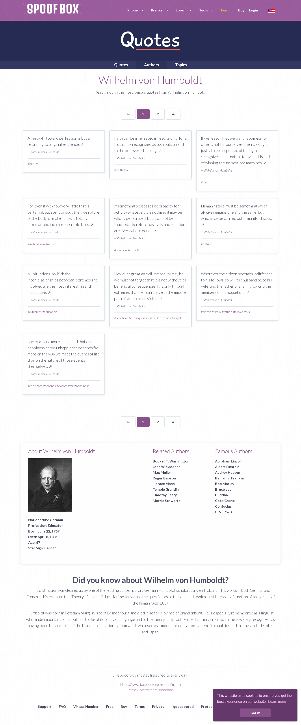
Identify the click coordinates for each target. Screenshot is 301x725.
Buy (241, 10)
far (72, 386)
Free (109, 706)
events (62, 386)
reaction (121, 250)
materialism (37, 244)
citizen (207, 312)
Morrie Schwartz (166, 500)
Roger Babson (164, 478)
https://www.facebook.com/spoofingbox (150, 684)
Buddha (221, 495)
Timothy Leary (165, 495)
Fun (224, 10)
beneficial (122, 318)
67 (38, 542)
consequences (139, 318)
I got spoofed (183, 706)
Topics (181, 64)
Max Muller (162, 472)
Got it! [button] (255, 713)
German (56, 520)
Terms (139, 706)
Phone (132, 10)
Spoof (181, 10)
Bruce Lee (223, 489)
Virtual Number (86, 706)
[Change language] (271, 10)
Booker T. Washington (171, 461)
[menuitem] (135, 10)
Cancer (50, 548)
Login (253, 10)
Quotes (121, 64)
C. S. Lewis (223, 512)
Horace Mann (164, 483)
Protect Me (210, 706)
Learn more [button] (277, 701)
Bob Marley (224, 483)
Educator (55, 525)
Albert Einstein (227, 466)
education (50, 312)
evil (154, 318)
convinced (36, 386)
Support (45, 706)
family (217, 312)
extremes (35, 312)
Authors (151, 64)
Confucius (223, 506)
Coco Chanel (225, 500)
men (205, 182)
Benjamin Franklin (229, 478)
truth (119, 170)
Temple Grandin (166, 489)
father (228, 312)
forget (177, 318)
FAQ (62, 706)
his (248, 312)
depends (50, 386)
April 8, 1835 (47, 537)
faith (128, 170)
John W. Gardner (166, 466)
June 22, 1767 (48, 531)
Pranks (156, 10)
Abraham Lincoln (229, 461)
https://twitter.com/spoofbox (150, 690)
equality (134, 250)
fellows (238, 312)
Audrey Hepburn (228, 472)
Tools (203, 10)
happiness (82, 386)
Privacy (158, 706)
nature (33, 164)
